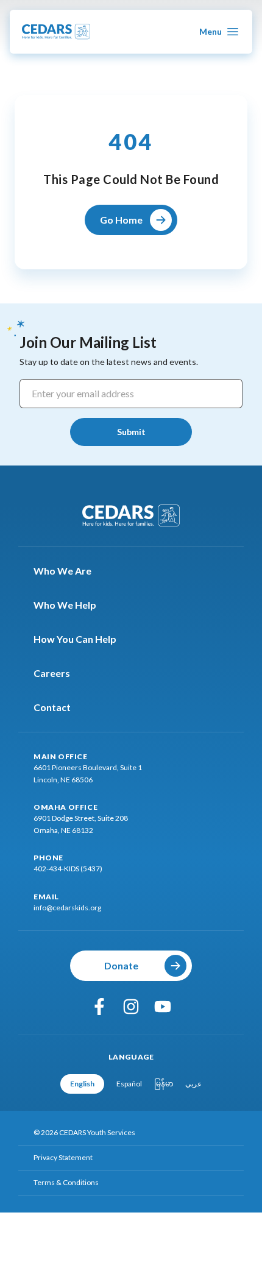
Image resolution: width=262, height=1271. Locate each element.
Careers (52, 673)
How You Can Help (75, 639)
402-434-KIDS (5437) (68, 868)
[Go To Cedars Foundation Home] (131, 515)
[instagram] (131, 1006)
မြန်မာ (163, 1083)
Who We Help (65, 605)
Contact (52, 707)
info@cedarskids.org (67, 907)
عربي (193, 1083)
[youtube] (162, 1006)
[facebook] (99, 1006)
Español (129, 1083)
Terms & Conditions (66, 1182)
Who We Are (62, 570)
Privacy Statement (63, 1157)
